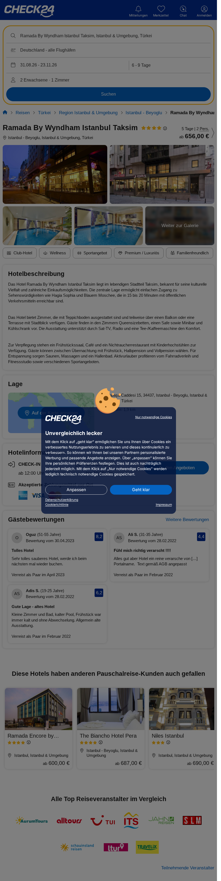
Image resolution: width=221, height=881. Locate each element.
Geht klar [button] (141, 489)
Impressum (164, 505)
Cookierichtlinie (56, 505)
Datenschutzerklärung (61, 500)
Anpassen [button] (76, 489)
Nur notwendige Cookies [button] (153, 417)
